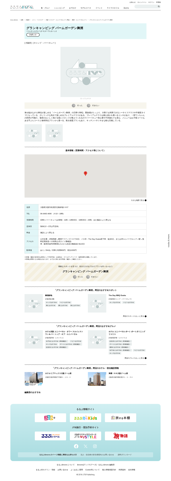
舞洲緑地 (48, 295)
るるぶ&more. (14, 20)
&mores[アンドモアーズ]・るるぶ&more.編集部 (96, 465)
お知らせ (133, 2)
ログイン (151, 2)
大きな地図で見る (137, 200)
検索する (159, 6)
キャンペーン (141, 2)
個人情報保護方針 (109, 470)
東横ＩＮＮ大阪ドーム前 (118, 373)
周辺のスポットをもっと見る (133, 316)
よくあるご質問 (77, 470)
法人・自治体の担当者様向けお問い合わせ (97, 455)
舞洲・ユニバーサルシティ (79, 20)
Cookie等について (92, 470)
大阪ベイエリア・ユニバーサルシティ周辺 (57, 20)
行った (79, 105)
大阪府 (27, 20)
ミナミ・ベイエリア (37, 20)
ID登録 (158, 2)
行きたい (95, 105)
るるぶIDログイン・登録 (45, 470)
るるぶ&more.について (66, 465)
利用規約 (122, 470)
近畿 (22, 20)
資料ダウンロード (125, 455)
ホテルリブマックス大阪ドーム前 (58, 373)
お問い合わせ (63, 470)
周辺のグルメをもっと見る (134, 358)
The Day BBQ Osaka (117, 295)
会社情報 (131, 470)
